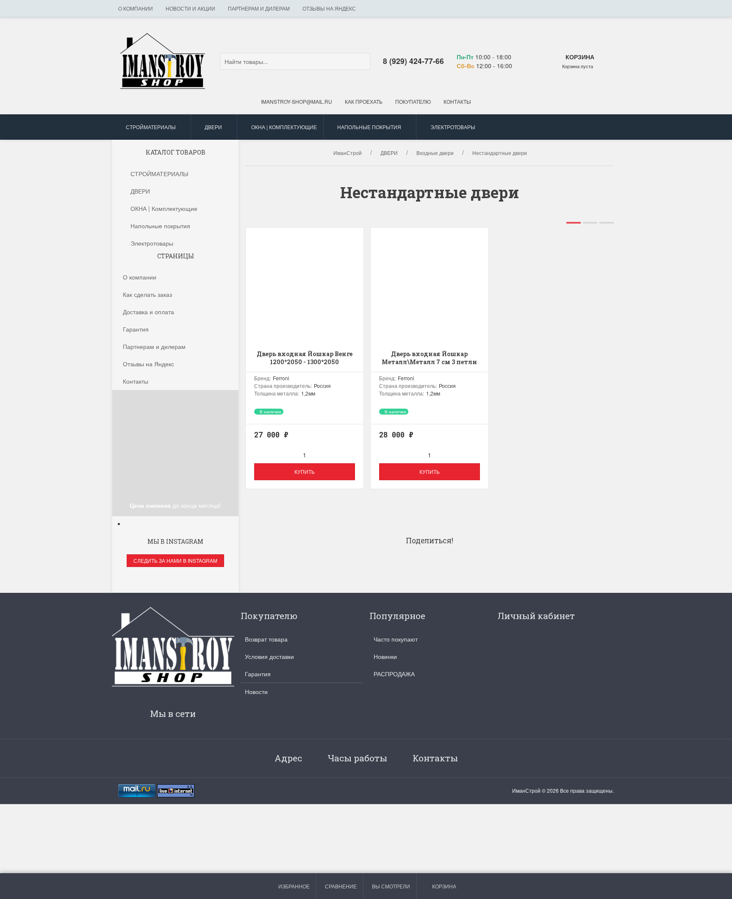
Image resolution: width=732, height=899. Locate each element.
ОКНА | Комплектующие (284, 126)
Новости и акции (190, 8)
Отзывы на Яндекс (329, 8)
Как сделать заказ (147, 294)
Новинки (385, 656)
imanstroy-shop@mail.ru (296, 101)
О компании (135, 8)
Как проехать (364, 101)
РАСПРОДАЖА (394, 673)
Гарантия (136, 329)
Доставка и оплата (148, 311)
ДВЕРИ (213, 126)
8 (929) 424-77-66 (413, 60)
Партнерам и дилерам (259, 8)
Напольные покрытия (369, 126)
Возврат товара (266, 639)
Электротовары (452, 126)
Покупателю (413, 101)
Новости (256, 691)
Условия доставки (269, 656)
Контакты (457, 101)
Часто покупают (396, 639)
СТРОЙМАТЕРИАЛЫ (151, 126)
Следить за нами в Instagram (175, 560)
